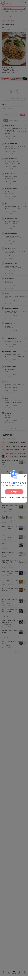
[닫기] (24, 476)
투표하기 (14, 491)
